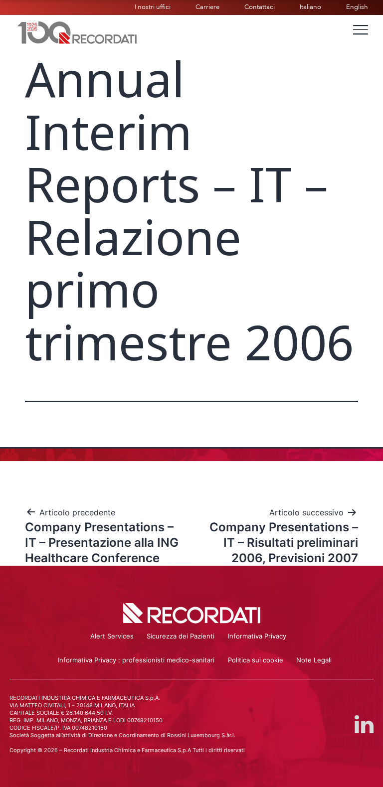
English (357, 6)
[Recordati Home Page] (77, 31)
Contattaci (259, 6)
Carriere (207, 6)
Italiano (310, 6)
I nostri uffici (153, 6)
